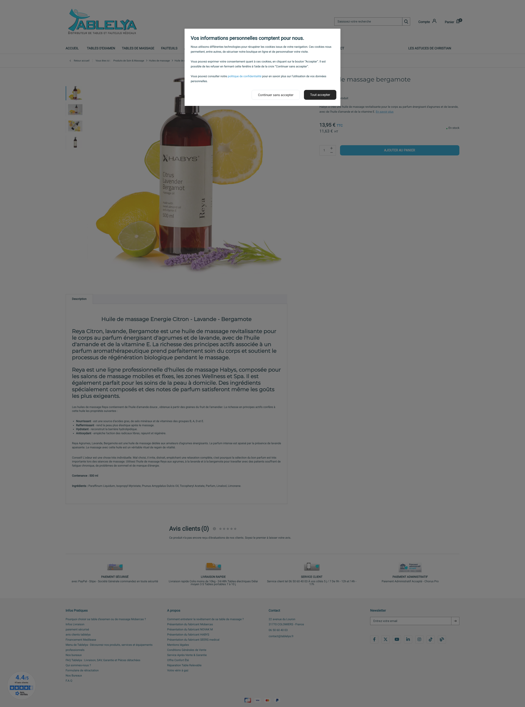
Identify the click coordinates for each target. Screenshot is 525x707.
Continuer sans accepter (275, 95)
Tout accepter (320, 95)
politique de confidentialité (244, 76)
